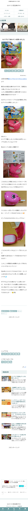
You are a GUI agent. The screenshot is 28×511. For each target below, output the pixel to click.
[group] (8, 27)
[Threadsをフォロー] (5, 362)
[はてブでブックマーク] (15, 70)
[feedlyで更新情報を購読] (8, 362)
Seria (20, 311)
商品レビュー (14, 311)
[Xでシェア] (5, 70)
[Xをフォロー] (2, 362)
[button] (25, 27)
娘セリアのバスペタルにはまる (17, 79)
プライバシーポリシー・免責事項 (14, 506)
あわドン (4, 313)
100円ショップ (6, 311)
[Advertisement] (14, 332)
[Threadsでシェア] (12, 70)
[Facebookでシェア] (9, 70)
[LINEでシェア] (18, 70)
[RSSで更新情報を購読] (11, 362)
